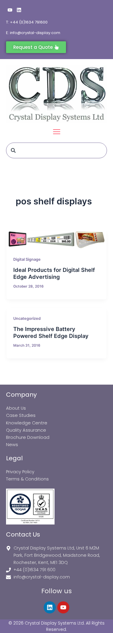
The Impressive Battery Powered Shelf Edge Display (51, 332)
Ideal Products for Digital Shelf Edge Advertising (54, 273)
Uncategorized (27, 318)
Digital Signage (27, 259)
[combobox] (56, 150)
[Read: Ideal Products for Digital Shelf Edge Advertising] (56, 240)
